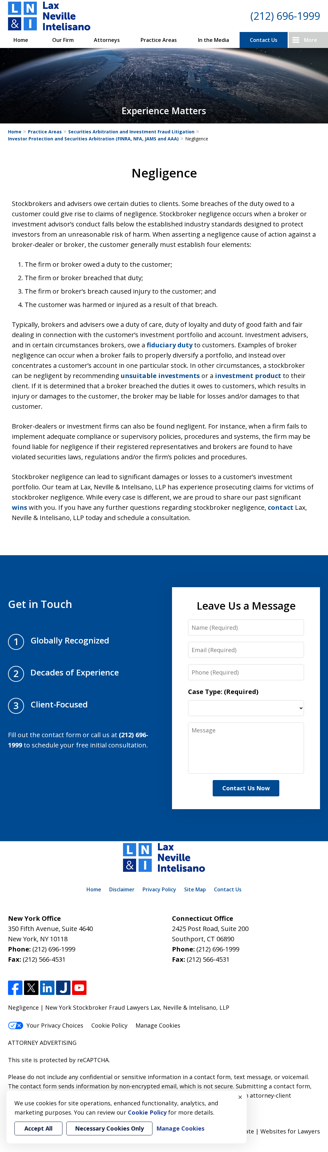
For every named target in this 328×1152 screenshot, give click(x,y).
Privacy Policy (159, 889)
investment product (248, 375)
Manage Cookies (157, 1025)
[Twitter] (31, 988)
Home (20, 39)
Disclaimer (122, 889)
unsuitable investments (160, 375)
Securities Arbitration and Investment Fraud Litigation (131, 132)
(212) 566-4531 (44, 959)
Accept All (38, 1128)
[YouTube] (79, 988)
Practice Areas (159, 39)
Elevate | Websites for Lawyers (266, 1131)
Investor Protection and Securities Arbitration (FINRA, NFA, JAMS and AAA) (93, 139)
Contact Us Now (246, 788)
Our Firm (63, 39)
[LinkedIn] (47, 988)
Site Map (195, 889)
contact (280, 507)
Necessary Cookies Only (109, 1128)
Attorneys (107, 39)
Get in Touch (40, 604)
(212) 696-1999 (285, 16)
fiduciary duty (170, 345)
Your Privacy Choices (55, 1025)
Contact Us (263, 39)
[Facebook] (15, 988)
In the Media (213, 39)
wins (19, 507)
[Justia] (63, 988)
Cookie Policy (109, 1025)
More (310, 39)
